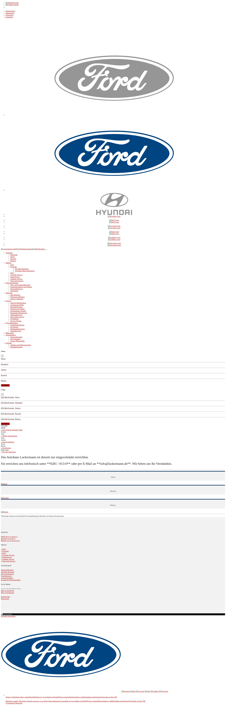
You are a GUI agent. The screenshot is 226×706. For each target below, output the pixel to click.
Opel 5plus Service (17, 317)
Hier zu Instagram (7, 593)
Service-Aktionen (16, 299)
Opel (12, 273)
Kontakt (9, 343)
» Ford (3, 549)
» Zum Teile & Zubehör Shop (12, 430)
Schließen (5, 385)
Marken (8, 263)
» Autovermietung (7, 442)
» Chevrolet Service (8, 561)
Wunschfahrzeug (16, 289)
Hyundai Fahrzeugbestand (24, 271)
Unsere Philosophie (17, 341)
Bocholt (13, 259)
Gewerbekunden (12, 323)
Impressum (10, 13)
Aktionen (9, 293)
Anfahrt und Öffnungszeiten (20, 345)
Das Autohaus (15, 339)
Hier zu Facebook (7, 591)
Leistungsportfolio (17, 305)
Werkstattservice (16, 315)
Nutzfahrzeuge (15, 331)
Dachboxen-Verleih (17, 309)
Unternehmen (11, 335)
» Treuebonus (6, 448)
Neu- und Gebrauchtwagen (20, 285)
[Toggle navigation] (46, 249)
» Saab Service (6, 557)
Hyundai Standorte (22, 269)
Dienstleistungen (16, 307)
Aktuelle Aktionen (7, 572)
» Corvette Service (7, 555)
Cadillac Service (16, 279)
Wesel (12, 257)
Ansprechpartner (16, 337)
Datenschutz (10, 11)
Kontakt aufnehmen (8, 616)
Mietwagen (10, 333)
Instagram (9, 17)
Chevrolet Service (16, 281)
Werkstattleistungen (17, 329)
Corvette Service (16, 275)
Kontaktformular (16, 347)
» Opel (3, 553)
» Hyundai (5, 551)
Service (8, 301)
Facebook (9, 15)
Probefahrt (14, 291)
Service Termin (15, 321)
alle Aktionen (15, 295)
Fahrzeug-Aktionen (17, 297)
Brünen (13, 261)
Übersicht (13, 255)
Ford (12, 265)
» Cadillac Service (7, 559)
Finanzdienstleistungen (18, 313)
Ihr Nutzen (14, 327)
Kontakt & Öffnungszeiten (10, 580)
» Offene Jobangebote (9, 436)
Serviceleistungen (7, 574)
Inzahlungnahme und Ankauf (21, 287)
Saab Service (15, 277)
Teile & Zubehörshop (18, 303)
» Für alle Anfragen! (8, 452)
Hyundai (13, 267)
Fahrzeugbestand (12, 283)
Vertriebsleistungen (17, 325)
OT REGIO (14, 319)
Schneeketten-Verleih (18, 311)
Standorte (9, 253)
